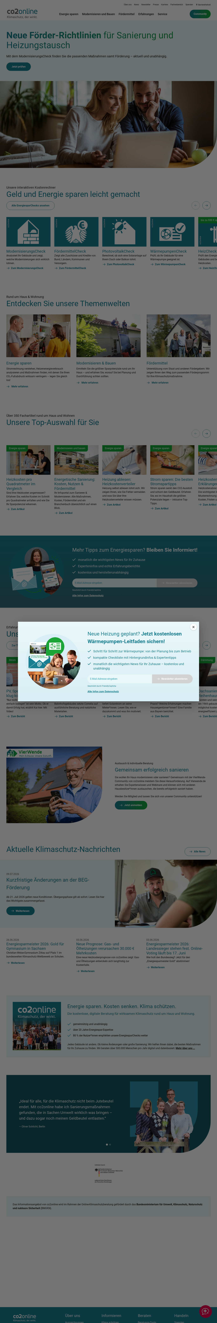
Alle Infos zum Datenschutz (103, 691)
